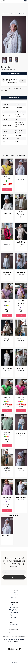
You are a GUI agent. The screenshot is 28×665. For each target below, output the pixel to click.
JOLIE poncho (7, 273)
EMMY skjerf (5, 535)
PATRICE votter (21, 178)
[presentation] (3, 35)
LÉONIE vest (7, 301)
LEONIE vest (7, 177)
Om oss (14, 605)
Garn (14, 592)
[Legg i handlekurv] (7, 189)
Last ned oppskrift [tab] (14, 73)
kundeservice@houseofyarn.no (15, 639)
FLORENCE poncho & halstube (21, 302)
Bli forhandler (14, 625)
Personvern (14, 617)
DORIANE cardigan (7, 467)
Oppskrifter (14, 597)
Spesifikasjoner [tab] (14, 98)
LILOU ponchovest (21, 212)
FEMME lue (21, 469)
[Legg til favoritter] (11, 160)
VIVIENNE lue (7, 213)
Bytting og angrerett (14, 615)
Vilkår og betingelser (14, 610)
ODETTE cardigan (7, 368)
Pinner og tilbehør (14, 595)
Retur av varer (14, 612)
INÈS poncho (7, 497)
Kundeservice (14, 607)
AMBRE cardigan (7, 243)
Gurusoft (14, 662)
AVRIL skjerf (7, 339)
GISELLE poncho (21, 339)
